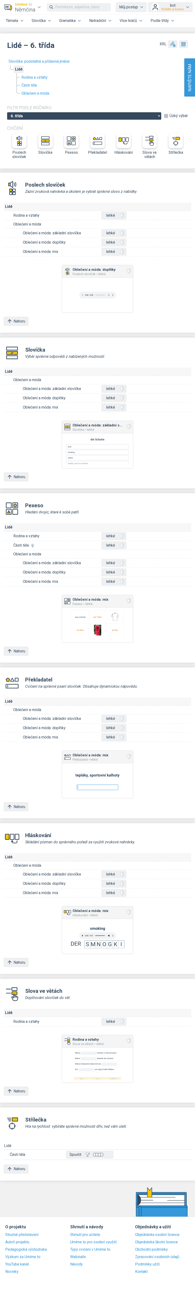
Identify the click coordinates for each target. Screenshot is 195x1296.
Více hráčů (128, 20)
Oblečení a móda (35, 93)
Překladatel (97, 152)
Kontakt (141, 1272)
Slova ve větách (149, 154)
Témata (12, 20)
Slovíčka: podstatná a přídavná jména (39, 61)
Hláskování (123, 152)
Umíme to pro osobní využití (93, 1242)
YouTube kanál (17, 1264)
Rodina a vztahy (34, 77)
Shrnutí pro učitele (85, 1235)
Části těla (29, 85)
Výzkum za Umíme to (22, 1257)
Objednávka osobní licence (157, 1235)
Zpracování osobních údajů (157, 1257)
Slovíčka (39, 20)
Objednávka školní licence (156, 1242)
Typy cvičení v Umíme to (90, 1249)
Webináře (78, 1257)
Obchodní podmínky (151, 1249)
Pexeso (71, 152)
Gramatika (67, 20)
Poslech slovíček (19, 154)
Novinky (12, 1272)
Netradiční (97, 20)
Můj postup (128, 7)
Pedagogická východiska (26, 1249)
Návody (76, 1264)
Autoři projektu (17, 1242)
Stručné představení (22, 1235)
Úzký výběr (179, 116)
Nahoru (19, 321)
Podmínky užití (147, 1264)
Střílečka (176, 152)
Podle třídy (160, 20)
